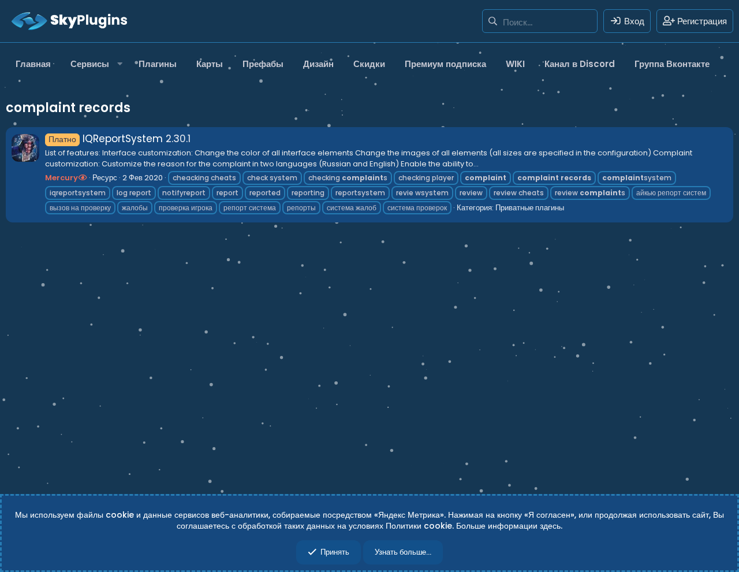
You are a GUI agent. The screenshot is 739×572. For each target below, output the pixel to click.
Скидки (369, 64)
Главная (33, 64)
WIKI (515, 64)
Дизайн (318, 64)
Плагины (158, 64)
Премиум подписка (445, 64)
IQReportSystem (105, 139)
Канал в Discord (579, 64)
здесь (550, 526)
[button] (95, 63)
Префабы (262, 64)
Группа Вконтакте (672, 64)
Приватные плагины (529, 207)
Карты (209, 64)
